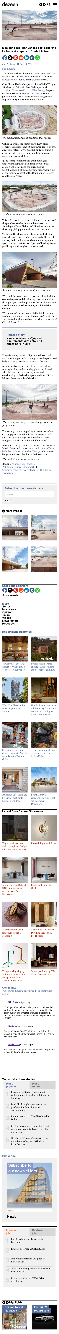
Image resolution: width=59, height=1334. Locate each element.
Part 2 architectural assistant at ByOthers (27, 1240)
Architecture (31, 470)
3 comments (8, 68)
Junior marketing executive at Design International (31, 1269)
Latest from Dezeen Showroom (22, 811)
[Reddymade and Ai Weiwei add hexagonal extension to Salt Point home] (40, 4)
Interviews (9, 609)
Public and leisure (11, 467)
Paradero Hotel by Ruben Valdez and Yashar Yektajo (28, 450)
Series (6, 606)
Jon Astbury (8, 64)
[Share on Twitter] (10, 58)
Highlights (45, 470)
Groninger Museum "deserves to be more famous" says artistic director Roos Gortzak (29, 1139)
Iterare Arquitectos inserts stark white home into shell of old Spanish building (30, 1093)
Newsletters (10, 620)
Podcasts (8, 623)
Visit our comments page (15, 990)
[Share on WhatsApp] (37, 57)
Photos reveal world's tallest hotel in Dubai (30, 1117)
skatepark (7, 79)
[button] (49, 4)
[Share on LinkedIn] (26, 58)
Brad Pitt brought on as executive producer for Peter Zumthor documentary (28, 1105)
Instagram (7, 473)
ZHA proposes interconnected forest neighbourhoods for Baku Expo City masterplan (30, 1127)
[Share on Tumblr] (32, 58)
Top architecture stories (18, 1079)
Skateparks (29, 467)
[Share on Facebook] (5, 58)
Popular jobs (11, 1232)
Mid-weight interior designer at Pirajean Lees (28, 1260)
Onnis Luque (33, 458)
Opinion (7, 612)
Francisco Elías (20, 90)
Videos (6, 618)
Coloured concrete (12, 470)
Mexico (34, 93)
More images (14, 511)
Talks (6, 615)
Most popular (11, 1085)
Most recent (36, 1085)
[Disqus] (29, 1034)
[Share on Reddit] (21, 58)
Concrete (20, 464)
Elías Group (38, 90)
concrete (24, 76)
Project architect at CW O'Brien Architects (27, 1279)
